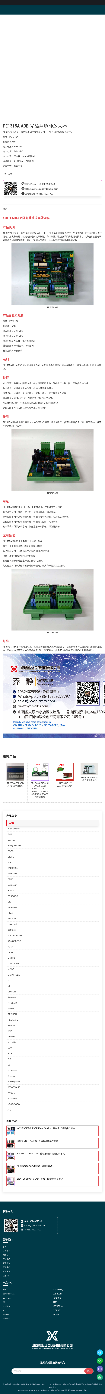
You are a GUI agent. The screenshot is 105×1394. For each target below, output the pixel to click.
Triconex (11, 1076)
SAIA (10, 1031)
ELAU (10, 862)
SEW (10, 1048)
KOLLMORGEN (15, 935)
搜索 (89, 1371)
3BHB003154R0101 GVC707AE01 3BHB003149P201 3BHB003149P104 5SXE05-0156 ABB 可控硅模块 (40, 790)
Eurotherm (12, 885)
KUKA (10, 947)
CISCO (11, 857)
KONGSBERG (14, 941)
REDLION (12, 1014)
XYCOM (11, 1093)
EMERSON (13, 868)
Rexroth (11, 1025)
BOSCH (11, 851)
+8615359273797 (44, 193)
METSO (11, 958)
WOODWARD (14, 1087)
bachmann (12, 840)
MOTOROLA (14, 975)
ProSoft (11, 1008)
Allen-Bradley (14, 829)
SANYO (11, 1036)
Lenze (10, 952)
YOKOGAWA (14, 1104)
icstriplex (12, 930)
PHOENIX (12, 1003)
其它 (10, 1109)
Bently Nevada (14, 845)
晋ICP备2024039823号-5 (77, 1390)
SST (10, 1065)
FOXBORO (13, 896)
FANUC (11, 890)
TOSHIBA (12, 1070)
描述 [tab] (5, 209)
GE (9, 902)
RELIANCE (13, 1020)
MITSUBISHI (13, 963)
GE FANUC (13, 907)
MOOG (11, 969)
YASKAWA (12, 1098)
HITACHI (12, 918)
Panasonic (12, 997)
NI (9, 986)
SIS (9, 1059)
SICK (10, 1053)
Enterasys (12, 873)
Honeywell (12, 924)
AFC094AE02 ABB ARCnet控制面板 (15, 784)
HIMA (10, 913)
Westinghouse (14, 1081)
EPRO (11, 879)
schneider (12, 1042)
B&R (10, 834)
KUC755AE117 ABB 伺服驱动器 (64, 784)
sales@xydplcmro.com (47, 189)
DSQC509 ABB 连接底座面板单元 (89, 778)
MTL (10, 980)
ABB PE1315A (9, 132)
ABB (10, 174)
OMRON (12, 992)
